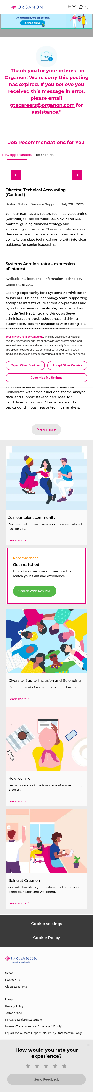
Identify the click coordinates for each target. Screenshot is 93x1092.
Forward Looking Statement (23, 1019)
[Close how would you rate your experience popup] (88, 1045)
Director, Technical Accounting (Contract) (36, 192)
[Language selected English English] (72, 6)
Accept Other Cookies (67, 365)
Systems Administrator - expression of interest (40, 266)
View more (46, 429)
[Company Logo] (27, 7)
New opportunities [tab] (17, 155)
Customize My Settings (46, 377)
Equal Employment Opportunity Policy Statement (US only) (44, 1033)
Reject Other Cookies (25, 365)
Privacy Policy (14, 1006)
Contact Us (12, 980)
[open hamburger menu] (7, 6)
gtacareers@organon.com (42, 105)
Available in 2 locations (23, 279)
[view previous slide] (16, 175)
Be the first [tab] (44, 155)
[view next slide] (77, 175)
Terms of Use (13, 1013)
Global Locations (16, 986)
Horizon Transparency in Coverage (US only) (33, 1026)
